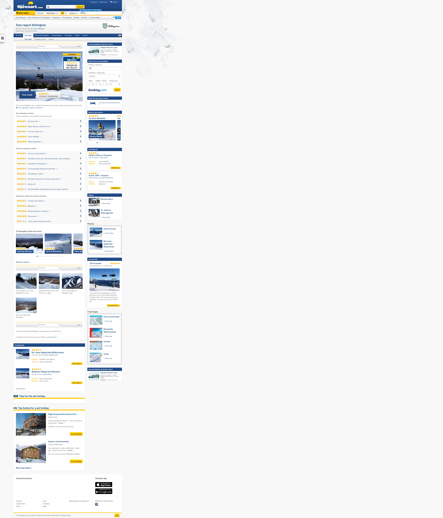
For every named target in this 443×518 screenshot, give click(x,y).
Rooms (104, 80)
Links (44, 501)
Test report (28, 35)
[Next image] (119, 129)
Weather (76, 17)
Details (61, 423)
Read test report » (23, 262)
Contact (84, 35)
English (114, 2)
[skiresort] (29, 5)
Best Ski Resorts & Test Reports (39, 17)
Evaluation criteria (40, 39)
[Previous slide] (17, 243)
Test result (28, 39)
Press (18, 506)
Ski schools (68, 35)
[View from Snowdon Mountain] (26, 306)
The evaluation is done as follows (30, 108)
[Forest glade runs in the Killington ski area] (26, 281)
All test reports (20, 389)
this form (53, 337)
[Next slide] (81, 243)
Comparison (56, 17)
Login (45, 506)
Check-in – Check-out (95, 65)
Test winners (93, 2)
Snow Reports (67, 17)
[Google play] (103, 494)
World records (103, 2)
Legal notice (20, 504)
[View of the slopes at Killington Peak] (72, 281)
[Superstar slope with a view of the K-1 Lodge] (49, 281)
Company (46, 504)
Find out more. (65, 515)
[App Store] (103, 487)
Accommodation (94, 17)
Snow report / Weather (42, 35)
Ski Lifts (84, 17)
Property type (113, 80)
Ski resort (19, 35)
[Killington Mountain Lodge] (94, 51)
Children (98, 80)
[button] (97, 90)
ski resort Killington (37, 28)
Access (77, 35)
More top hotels (23, 468)
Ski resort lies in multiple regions (90, 10)
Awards (51, 39)
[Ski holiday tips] (116, 17)
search (117, 89)
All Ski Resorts (21, 17)
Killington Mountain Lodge (108, 47)
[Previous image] (90, 129)
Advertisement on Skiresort (79, 501)
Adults (91, 80)
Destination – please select (97, 73)
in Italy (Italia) (47, 374)
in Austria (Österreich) (50, 355)
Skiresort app (101, 479)
